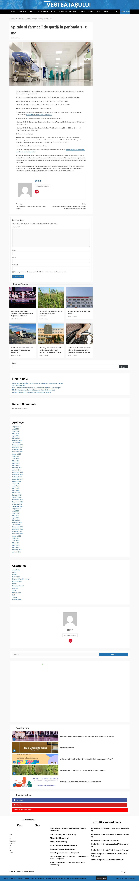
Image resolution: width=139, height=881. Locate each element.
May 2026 (15, 433)
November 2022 (17, 529)
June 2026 (15, 431)
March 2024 (16, 493)
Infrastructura (43, 11)
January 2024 (16, 497)
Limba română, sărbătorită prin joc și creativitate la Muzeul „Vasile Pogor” (36, 387)
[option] (70, 736)
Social (53, 11)
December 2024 (17, 472)
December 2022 (17, 527)
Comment (16, 227)
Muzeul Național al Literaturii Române (63, 845)
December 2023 (17, 499)
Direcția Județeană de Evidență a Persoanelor (107, 860)
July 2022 (15, 538)
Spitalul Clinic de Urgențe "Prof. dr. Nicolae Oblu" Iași (109, 850)
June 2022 (15, 540)
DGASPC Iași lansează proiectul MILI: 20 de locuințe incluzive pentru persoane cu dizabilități (79, 333)
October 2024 (17, 477)
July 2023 (15, 511)
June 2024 (15, 486)
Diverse (14, 574)
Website (15, 265)
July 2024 (15, 483)
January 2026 (16, 442)
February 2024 (17, 495)
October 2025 (17, 449)
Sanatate (32, 11)
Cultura (90, 11)
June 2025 (15, 458)
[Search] (117, 12)
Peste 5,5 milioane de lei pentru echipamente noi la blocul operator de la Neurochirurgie (51, 333)
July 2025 (15, 456)
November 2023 (17, 502)
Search (14, 363)
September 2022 (17, 534)
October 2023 (17, 504)
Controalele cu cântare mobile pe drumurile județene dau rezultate (22, 333)
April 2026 (15, 436)
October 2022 (17, 531)
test (13, 595)
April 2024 (15, 490)
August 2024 (16, 481)
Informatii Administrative (67, 11)
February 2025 (17, 467)
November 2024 (17, 474)
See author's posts (42, 186)
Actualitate (22, 11)
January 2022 (16, 552)
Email (14, 257)
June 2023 (15, 513)
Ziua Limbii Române (18, 385)
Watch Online (126, 11)
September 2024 (17, 479)
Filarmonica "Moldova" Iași (59, 838)
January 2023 (16, 524)
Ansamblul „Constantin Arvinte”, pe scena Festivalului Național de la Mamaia (22, 297)
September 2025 (17, 452)
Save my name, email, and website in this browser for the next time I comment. (40, 272)
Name (14, 250)
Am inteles (101, 878)
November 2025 (17, 447)
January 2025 (16, 470)
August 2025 (16, 454)
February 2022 (17, 549)
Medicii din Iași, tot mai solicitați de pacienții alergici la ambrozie (51, 297)
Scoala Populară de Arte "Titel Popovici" (64, 853)
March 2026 (16, 438)
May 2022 (15, 543)
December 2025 (17, 445)
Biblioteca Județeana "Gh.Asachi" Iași (63, 834)
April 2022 (15, 545)
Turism (106, 11)
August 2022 (16, 536)
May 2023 (15, 515)
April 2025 (15, 463)
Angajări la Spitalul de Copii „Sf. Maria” (79, 297)
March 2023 (16, 520)
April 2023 (15, 518)
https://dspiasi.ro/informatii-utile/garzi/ (39, 114)
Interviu (82, 11)
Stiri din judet (16, 592)
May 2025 (15, 461)
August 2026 (16, 426)
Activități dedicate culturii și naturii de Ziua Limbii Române (31, 392)
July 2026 (15, 429)
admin (12, 37)
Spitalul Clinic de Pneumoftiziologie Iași (105, 840)
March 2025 (16, 465)
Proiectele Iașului (18, 586)
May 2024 (15, 488)
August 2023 (16, 508)
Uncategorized (17, 599)
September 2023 (17, 506)
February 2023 (17, 522)
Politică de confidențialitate (25, 871)
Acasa (13, 11)
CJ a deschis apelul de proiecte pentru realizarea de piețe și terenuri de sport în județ (69, 206)
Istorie (98, 11)
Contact (12, 871)
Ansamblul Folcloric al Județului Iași (62, 849)
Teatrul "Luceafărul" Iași (58, 842)
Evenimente (16, 577)
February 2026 (17, 440)
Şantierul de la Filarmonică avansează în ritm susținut (30, 206)
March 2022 (16, 547)
